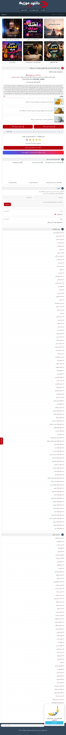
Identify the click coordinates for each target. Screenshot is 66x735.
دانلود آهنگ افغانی (54, 62)
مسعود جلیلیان (58, 622)
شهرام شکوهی (59, 367)
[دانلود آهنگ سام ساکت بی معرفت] (12, 28)
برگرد (55, 72)
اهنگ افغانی (59, 676)
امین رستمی (59, 266)
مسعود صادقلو (59, 625)
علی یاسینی (59, 545)
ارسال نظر (7, 204)
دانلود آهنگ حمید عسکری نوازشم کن (33, 62)
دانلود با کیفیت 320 (48, 127)
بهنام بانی (60, 286)
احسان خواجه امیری (57, 232)
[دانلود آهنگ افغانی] (54, 51)
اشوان (60, 249)
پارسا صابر (59, 72)
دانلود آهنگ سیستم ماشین (56, 454)
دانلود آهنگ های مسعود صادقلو (55, 478)
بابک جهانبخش (58, 276)
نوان (61, 662)
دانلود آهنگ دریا (58, 448)
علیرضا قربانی (59, 394)
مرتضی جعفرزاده (58, 619)
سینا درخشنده (59, 350)
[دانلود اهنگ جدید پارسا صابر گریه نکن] (54, 171)
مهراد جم (60, 642)
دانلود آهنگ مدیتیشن (54, 39)
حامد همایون (59, 296)
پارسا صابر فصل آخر (13, 182)
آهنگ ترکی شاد (12, 62)
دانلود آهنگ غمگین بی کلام (56, 518)
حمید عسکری (59, 306)
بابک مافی (59, 279)
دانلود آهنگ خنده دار (57, 451)
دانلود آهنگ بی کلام (57, 522)
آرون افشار (59, 246)
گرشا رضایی (59, 561)
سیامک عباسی (58, 343)
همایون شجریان (58, 666)
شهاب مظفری (59, 364)
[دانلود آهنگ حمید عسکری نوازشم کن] (33, 51)
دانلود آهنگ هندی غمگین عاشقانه (54, 441)
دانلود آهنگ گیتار (58, 444)
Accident (36, 733)
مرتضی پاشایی (58, 615)
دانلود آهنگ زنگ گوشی (57, 491)
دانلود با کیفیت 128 (17, 127)
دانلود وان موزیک (15, 77)
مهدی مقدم (59, 635)
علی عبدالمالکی (58, 538)
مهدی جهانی (59, 632)
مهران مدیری (59, 645)
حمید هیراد (59, 310)
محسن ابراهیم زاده (58, 582)
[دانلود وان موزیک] (33, 4)
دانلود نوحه (59, 434)
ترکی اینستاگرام (58, 407)
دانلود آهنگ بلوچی (58, 488)
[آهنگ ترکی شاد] (12, 51)
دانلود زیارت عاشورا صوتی (56, 438)
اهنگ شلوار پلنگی (58, 693)
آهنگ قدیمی (59, 404)
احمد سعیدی (59, 239)
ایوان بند (60, 273)
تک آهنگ (51, 72)
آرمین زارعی (59, 243)
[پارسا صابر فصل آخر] (12, 171)
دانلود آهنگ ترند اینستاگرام (33, 39)
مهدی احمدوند (59, 629)
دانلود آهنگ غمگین (57, 414)
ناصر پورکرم (59, 656)
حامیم (60, 300)
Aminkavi (34, 733)
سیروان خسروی (58, 347)
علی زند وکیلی (59, 397)
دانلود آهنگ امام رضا (57, 468)
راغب (61, 313)
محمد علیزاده (59, 605)
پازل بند (60, 290)
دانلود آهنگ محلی (58, 495)
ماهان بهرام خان (58, 572)
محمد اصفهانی (58, 595)
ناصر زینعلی (59, 659)
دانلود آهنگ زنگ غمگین (56, 515)
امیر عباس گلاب (58, 256)
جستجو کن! (4, 14)
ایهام (61, 269)
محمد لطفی (59, 608)
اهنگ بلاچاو (59, 679)
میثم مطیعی (59, 649)
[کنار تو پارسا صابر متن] (33, 171)
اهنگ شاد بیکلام (58, 689)
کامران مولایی (59, 558)
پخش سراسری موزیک (57, 699)
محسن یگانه (59, 592)
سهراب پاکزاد (59, 340)
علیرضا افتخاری (58, 384)
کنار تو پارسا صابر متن (33, 182)
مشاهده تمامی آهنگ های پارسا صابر (33, 147)
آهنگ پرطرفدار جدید (33, 10)
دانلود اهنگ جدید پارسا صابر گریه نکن (54, 182)
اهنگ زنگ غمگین (58, 686)
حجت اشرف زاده (58, 303)
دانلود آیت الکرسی (58, 464)
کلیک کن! (54, 723)
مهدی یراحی (59, 639)
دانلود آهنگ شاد (58, 475)
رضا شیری (60, 320)
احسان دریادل (59, 236)
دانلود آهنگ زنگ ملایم (57, 458)
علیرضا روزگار (59, 387)
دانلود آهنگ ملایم (58, 511)
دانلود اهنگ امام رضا (57, 411)
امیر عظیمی (59, 259)
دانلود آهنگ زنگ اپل (57, 508)
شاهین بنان (59, 360)
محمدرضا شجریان (58, 598)
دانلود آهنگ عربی (58, 528)
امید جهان (59, 253)
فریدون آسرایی (58, 555)
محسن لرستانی (58, 588)
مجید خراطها (59, 575)
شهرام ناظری (59, 370)
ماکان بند (60, 568)
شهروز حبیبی (59, 374)
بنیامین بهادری (58, 283)
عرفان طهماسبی (58, 377)
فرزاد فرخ (60, 548)
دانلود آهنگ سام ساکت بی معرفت (12, 39)
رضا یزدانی (60, 327)
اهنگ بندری (59, 682)
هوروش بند (59, 669)
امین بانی (60, 263)
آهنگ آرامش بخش (58, 401)
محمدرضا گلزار (59, 602)
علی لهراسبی (59, 541)
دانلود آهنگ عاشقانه (57, 501)
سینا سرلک (59, 354)
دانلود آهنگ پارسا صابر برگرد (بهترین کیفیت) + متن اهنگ (45, 68)
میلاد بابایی (59, 652)
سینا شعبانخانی (58, 357)
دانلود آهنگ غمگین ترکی (56, 498)
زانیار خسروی (59, 333)
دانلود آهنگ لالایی (58, 471)
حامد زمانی (59, 293)
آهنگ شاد (43, 10)
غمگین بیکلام (59, 417)
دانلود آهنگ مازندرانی (57, 505)
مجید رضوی (59, 578)
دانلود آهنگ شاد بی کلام (56, 481)
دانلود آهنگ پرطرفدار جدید (56, 485)
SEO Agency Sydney (57, 703)
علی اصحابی (59, 380)
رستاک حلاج (59, 317)
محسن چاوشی (58, 585)
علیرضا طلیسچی (58, 390)
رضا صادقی (59, 323)
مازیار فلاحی (59, 565)
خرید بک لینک (59, 696)
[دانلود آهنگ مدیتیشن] (54, 28)
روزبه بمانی (59, 330)
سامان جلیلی (59, 337)
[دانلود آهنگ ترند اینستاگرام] (33, 28)
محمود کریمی (59, 612)
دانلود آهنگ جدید (37, 75)
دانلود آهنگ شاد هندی (57, 461)
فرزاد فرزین (59, 551)
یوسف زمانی (59, 672)
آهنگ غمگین (24, 10)
